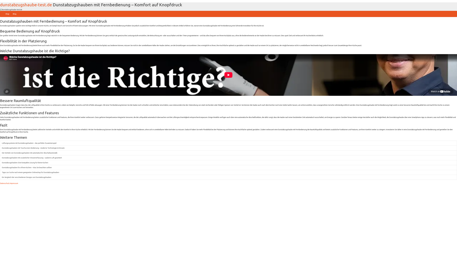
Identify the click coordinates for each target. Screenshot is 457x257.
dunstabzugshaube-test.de (26, 4)
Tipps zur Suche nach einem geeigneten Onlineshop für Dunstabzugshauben (30, 172)
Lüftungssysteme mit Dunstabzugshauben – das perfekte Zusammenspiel (29, 143)
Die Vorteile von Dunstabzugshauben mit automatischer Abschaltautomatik (29, 153)
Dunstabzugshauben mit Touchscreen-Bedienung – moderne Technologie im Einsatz (33, 148)
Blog (14, 14)
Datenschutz (5, 183)
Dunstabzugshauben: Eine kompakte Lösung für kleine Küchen (25, 163)
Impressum (14, 183)
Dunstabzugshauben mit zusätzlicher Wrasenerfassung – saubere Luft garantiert (32, 158)
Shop (7, 14)
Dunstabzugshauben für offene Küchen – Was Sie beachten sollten (27, 167)
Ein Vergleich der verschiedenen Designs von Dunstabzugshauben (26, 177)
